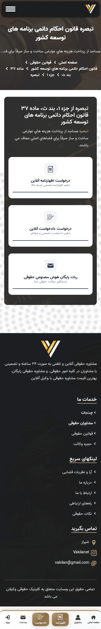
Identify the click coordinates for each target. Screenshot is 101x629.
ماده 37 (17, 69)
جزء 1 (50, 75)
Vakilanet (81, 552)
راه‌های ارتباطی (81, 503)
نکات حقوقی (82, 514)
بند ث (66, 75)
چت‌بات (87, 413)
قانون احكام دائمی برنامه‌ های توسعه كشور (64, 69)
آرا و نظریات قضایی (77, 472)
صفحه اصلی (68, 63)
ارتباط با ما (84, 493)
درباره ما (86, 483)
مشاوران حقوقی (80, 423)
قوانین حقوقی (40, 63)
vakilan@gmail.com (72, 563)
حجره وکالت (83, 444)
